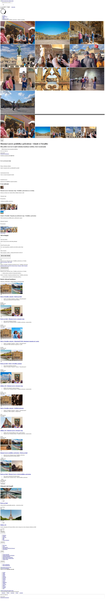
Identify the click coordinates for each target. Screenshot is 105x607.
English (4, 572)
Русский (4, 586)
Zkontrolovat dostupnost (4, 153)
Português (4, 584)
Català (4, 573)
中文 (3, 588)
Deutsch (4, 576)
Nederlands (5, 582)
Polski (4, 585)
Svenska (4, 587)
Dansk (4, 575)
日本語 (4, 583)
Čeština (4, 574)
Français (4, 579)
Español (4, 578)
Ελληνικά (4, 577)
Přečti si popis (2, 210)
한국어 (4, 580)
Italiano (4, 581)
